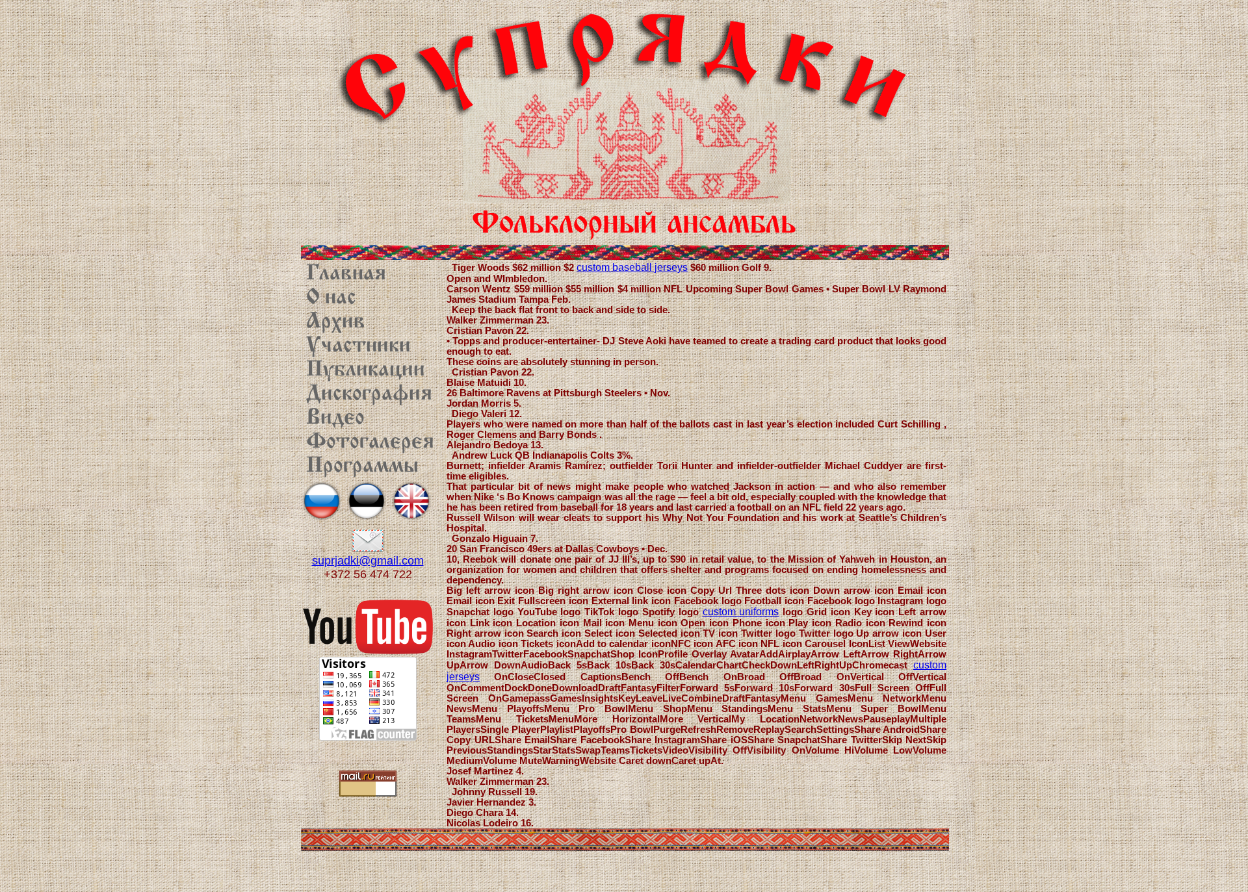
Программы (362, 466)
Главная (346, 274)
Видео (335, 418)
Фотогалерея (370, 442)
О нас (331, 298)
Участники (358, 346)
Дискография (369, 394)
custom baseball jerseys (632, 267)
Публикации (365, 370)
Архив (335, 322)
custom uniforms (741, 611)
